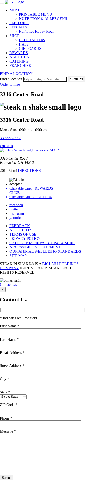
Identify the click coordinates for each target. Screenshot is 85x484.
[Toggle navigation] (2, 3)
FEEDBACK (19, 226)
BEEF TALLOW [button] (32, 40)
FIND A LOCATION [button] (16, 74)
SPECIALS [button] (18, 27)
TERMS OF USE (22, 234)
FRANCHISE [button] (20, 66)
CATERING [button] (19, 61)
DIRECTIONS (29, 171)
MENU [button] (15, 10)
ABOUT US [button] (19, 57)
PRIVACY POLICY (25, 239)
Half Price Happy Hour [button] (36, 31)
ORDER (6, 146)
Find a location (11, 79)
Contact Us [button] (8, 285)
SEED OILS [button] (19, 23)
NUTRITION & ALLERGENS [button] (43, 19)
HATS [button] (24, 44)
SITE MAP (18, 256)
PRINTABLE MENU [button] (35, 14)
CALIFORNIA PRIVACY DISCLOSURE (42, 243)
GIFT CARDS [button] (30, 48)
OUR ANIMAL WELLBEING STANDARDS (45, 251)
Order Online (10, 84)
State (5, 392)
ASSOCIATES (20, 230)
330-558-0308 (10, 138)
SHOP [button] (14, 36)
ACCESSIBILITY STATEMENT (35, 247)
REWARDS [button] (18, 53)
